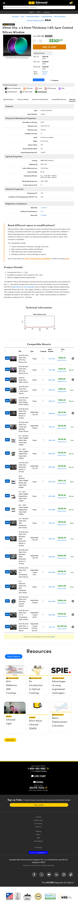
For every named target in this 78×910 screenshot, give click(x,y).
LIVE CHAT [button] (40, 776)
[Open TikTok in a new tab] (70, 875)
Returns (38, 834)
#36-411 (52, 427)
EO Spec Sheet (27, 92)
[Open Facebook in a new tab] (34, 875)
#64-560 (51, 380)
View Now (14, 688)
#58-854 (51, 467)
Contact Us (47, 12)
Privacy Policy (27, 865)
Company (38, 817)
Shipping (38, 831)
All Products (15, 16)
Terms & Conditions (48, 865)
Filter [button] (9, 656)
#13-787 (52, 359)
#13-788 (52, 370)
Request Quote (45, 73)
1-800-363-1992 (36, 768)
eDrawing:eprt (12, 92)
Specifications (8, 99)
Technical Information (40, 99)
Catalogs (38, 847)
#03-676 (52, 453)
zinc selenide (29, 287)
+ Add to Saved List (38, 80)
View (42, 211)
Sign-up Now (39, 805)
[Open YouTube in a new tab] (49, 875)
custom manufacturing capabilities (37, 258)
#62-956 (52, 572)
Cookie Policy (37, 865)
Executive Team (38, 820)
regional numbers (41, 771)
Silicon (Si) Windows (59, 16)
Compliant (44, 207)
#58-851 (52, 413)
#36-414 (52, 401)
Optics (22, 16)
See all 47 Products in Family (36, 20)
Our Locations (38, 823)
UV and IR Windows (47, 16)
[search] (39, 7)
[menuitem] (4, 2)
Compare (54, 80)
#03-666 (52, 510)
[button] (48, 20)
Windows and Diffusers (33, 16)
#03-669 (52, 496)
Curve (40, 88)
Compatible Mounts (59, 99)
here (53, 637)
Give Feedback (38, 841)
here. (67, 258)
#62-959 (52, 615)
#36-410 (52, 390)
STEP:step (29, 88)
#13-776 (52, 627)
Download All (42, 92)
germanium (17, 287)
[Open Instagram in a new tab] (63, 875)
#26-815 (52, 539)
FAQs (38, 838)
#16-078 (52, 587)
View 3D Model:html (14, 88)
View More (10, 740)
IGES (62, 88)
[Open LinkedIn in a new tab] (56, 875)
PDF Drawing (51, 88)
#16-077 (52, 523)
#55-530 (52, 482)
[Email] (46, 20)
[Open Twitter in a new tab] (41, 875)
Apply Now (37, 852)
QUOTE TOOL (36, 787)
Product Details (23, 99)
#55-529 (52, 440)
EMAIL (39, 782)
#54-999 (51, 601)
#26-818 (52, 557)
